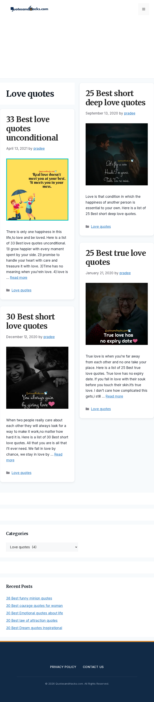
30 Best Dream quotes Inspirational (34, 628)
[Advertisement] (77, 48)
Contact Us (93, 667)
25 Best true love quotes (116, 257)
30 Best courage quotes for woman (34, 606)
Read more (18, 278)
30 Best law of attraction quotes (32, 621)
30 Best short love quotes (30, 321)
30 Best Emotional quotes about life (34, 613)
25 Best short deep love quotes (116, 98)
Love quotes (21, 290)
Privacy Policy (63, 667)
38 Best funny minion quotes (29, 598)
